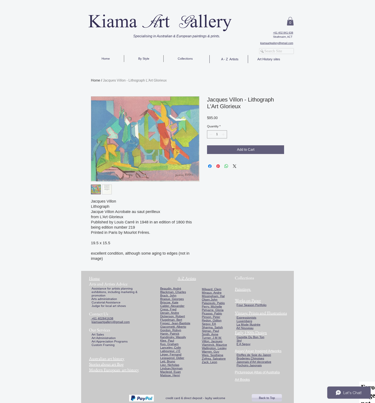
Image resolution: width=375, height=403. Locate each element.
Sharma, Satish (212, 327)
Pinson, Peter (211, 317)
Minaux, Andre (212, 292)
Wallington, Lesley (214, 348)
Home (95, 80)
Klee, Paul (167, 340)
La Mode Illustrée (248, 324)
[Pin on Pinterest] (218, 166)
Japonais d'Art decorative (254, 362)
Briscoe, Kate (169, 302)
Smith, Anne (210, 334)
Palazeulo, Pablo (213, 303)
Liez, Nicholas (169, 365)
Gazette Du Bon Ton (250, 337)
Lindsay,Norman (171, 368)
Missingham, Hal (213, 296)
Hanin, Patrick (169, 333)
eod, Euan (174, 372)
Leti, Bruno (167, 361)
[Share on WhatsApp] (226, 166)
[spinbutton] (217, 134)
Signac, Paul (210, 331)
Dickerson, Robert (172, 316)
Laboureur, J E (170, 351)
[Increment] (223, 134)
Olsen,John (209, 299)
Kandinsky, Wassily (173, 337)
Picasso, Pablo (212, 313)
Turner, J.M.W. (212, 337)
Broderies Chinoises (250, 358)
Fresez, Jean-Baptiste (175, 323)
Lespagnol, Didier (172, 358)
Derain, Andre (169, 313)
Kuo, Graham (169, 344)
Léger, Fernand (170, 354)
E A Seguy (243, 344)
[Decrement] (210, 134)
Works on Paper (248, 300)
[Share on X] (234, 166)
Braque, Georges (172, 299)
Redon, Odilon (212, 320)
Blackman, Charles (173, 292)
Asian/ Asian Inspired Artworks (258, 351)
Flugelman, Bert (171, 319)
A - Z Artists (229, 59)
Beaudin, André (170, 288)
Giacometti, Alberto (173, 326)
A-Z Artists (187, 278)
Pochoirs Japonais (249, 365)
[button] (290, 21)
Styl (239, 340)
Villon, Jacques (212, 341)
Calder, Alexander (172, 306)
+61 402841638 (102, 318)
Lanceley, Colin (170, 347)
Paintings (242, 289)
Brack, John (168, 295)
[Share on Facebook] (209, 166)
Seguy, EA (209, 324)
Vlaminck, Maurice (214, 344)
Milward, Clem (211, 289)
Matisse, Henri (170, 375)
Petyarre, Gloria (213, 310)
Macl (163, 372)
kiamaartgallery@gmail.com (276, 43)
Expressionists (246, 317)
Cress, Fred (168, 309)
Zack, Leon (209, 362)
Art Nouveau (244, 328)
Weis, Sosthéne (212, 355)
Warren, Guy (210, 351)
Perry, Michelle (212, 306)
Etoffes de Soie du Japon (254, 355)
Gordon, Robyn (170, 330)
